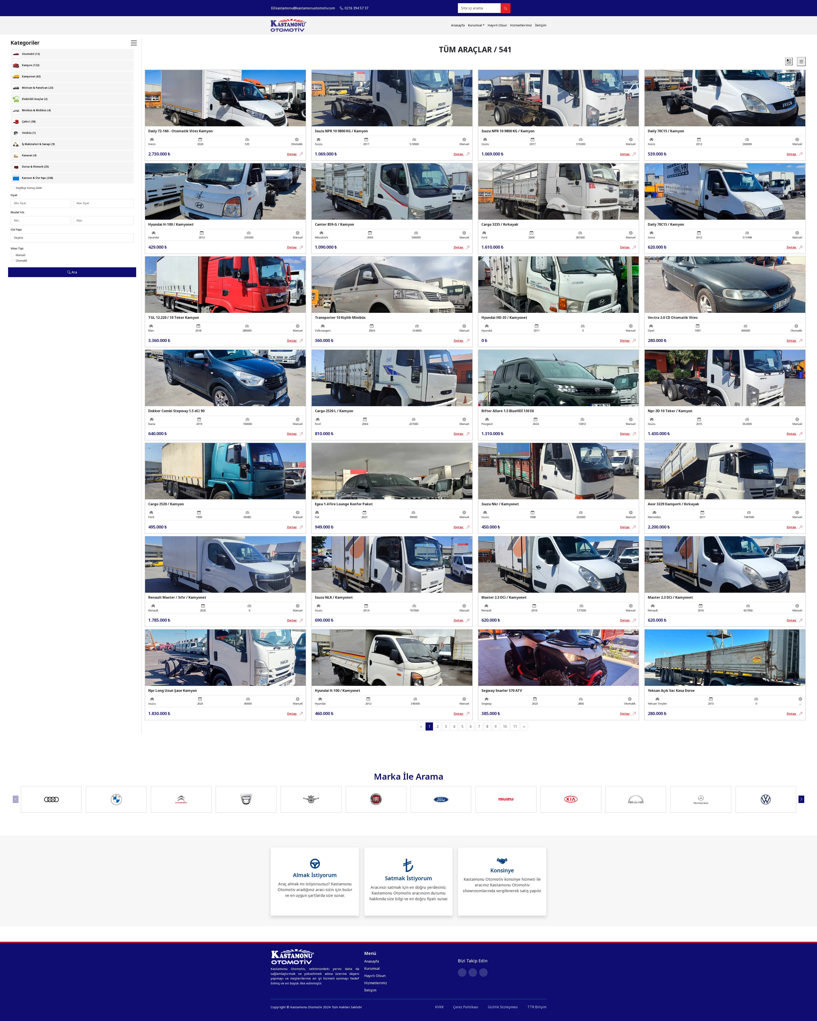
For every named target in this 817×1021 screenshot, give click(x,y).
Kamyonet (31, 76)
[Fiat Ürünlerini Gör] (376, 799)
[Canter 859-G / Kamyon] (392, 191)
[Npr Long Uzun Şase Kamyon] (225, 657)
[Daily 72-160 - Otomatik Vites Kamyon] (225, 97)
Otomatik (21, 260)
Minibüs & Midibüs (36, 110)
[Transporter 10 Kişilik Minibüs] (392, 284)
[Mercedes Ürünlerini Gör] (701, 799)
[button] (801, 799)
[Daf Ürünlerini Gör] (311, 799)
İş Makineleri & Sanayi (38, 144)
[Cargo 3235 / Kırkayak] (558, 191)
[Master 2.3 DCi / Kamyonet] (558, 564)
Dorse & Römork (35, 166)
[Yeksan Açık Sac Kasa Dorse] (725, 657)
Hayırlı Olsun (497, 25)
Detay (292, 154)
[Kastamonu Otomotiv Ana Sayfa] (288, 25)
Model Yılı (17, 212)
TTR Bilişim (536, 1007)
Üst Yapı (16, 229)
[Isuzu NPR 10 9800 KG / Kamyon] (392, 97)
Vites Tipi (17, 248)
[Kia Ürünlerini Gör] (571, 799)
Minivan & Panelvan (37, 88)
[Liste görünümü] (801, 61)
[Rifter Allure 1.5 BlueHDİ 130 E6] (558, 377)
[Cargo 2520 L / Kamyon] (392, 377)
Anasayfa (458, 25)
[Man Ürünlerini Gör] (636, 799)
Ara (74, 272)
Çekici (28, 121)
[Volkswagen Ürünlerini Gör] (765, 799)
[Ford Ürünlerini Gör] (441, 799)
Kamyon (30, 65)
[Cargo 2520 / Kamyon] (225, 470)
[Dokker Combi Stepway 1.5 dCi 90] (225, 377)
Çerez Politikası (465, 1007)
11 (515, 726)
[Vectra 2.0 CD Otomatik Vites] (725, 284)
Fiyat (14, 195)
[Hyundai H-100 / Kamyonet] (225, 191)
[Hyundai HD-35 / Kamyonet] (558, 284)
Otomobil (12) (30, 54)
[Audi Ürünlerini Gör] (51, 799)
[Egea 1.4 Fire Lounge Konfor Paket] (392, 470)
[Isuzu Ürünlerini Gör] (506, 799)
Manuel (20, 255)
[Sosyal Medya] (543, 8)
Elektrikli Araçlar (34, 99)
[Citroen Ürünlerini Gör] (181, 799)
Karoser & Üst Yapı (37, 178)
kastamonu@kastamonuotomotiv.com (305, 8)
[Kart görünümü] (789, 61)
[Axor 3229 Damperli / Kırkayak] (725, 470)
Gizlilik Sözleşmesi (503, 1007)
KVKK (439, 1007)
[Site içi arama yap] (505, 8)
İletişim (540, 25)
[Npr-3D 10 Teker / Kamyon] (725, 377)
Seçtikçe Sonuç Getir (29, 188)
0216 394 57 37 (356, 8)
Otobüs (28, 133)
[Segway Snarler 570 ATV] (558, 657)
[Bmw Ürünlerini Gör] (116, 799)
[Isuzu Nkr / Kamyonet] (558, 470)
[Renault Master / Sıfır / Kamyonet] (225, 564)
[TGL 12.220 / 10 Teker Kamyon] (225, 284)
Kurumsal (475, 25)
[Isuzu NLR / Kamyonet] (392, 564)
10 (505, 726)
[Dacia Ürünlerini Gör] (246, 799)
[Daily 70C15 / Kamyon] (725, 97)
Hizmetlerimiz (521, 25)
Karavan (28, 155)
